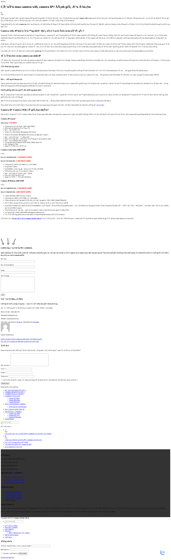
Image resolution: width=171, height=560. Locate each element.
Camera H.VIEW (14, 398)
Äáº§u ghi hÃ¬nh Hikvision (17, 407)
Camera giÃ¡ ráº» (14, 415)
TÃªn (3, 369)
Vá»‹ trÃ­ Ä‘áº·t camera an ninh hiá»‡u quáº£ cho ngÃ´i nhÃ (20, 341)
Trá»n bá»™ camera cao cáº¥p (14, 482)
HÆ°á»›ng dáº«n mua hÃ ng (14, 497)
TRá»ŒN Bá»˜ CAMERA (13, 412)
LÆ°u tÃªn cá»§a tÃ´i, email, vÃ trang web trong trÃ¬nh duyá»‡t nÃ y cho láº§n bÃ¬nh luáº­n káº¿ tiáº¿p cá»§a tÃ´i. (40, 380)
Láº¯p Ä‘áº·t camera (11, 525)
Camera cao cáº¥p (14, 413)
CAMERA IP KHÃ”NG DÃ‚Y (15, 392)
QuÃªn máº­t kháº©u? (7, 557)
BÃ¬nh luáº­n (5, 365)
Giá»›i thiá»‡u (9, 529)
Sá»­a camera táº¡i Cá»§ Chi (13, 447)
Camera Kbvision (14, 402)
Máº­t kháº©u (5, 549)
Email (3, 372)
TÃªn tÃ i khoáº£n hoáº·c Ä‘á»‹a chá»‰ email (16, 546)
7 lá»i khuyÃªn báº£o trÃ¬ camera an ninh (18, 444)
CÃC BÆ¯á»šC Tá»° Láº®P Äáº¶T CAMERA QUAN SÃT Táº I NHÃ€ (28, 434)
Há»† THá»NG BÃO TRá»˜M (14, 409)
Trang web (4, 376)
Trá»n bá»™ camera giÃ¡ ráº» (14, 477)
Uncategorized (9, 419)
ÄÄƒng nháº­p (23, 553)
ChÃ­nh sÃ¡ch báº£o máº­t (13, 491)
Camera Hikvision (14, 400)
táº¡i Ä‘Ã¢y (100, 105)
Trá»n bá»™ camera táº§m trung (15, 480)
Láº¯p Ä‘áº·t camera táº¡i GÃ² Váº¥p (16, 442)
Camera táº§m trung (15, 417)
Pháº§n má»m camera (11, 535)
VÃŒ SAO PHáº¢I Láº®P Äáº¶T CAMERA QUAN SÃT (23, 440)
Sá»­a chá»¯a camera (11, 527)
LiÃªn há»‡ (8, 537)
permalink (36, 322)
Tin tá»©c (3, 1)
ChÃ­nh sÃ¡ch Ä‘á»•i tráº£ (13, 499)
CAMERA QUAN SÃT (12, 396)
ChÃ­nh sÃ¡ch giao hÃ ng (13, 493)
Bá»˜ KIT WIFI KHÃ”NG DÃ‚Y (15, 390)
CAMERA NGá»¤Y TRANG (14, 394)
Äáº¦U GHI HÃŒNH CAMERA (15, 404)
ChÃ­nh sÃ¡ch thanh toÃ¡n (13, 495)
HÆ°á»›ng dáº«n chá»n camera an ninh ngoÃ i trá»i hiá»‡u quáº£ (21, 339)
